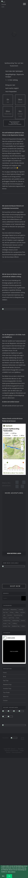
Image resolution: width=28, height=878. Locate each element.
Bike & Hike (6, 609)
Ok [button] (9, 876)
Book (4, 676)
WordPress (19, 752)
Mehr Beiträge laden (14, 553)
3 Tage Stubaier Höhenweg (8, 500)
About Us (5, 696)
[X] (24, 482)
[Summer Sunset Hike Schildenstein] (21, 713)
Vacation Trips (6, 626)
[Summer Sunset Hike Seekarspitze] (10, 713)
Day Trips (5, 612)
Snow (17, 618)
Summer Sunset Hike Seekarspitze (20, 500)
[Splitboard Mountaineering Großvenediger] (10, 718)
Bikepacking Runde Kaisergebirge (8, 518)
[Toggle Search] (19, 4)
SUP (9, 623)
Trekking (14, 623)
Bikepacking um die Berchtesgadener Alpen (8, 537)
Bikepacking (14, 609)
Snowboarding (6, 620)
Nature (5, 618)
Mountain (9, 615)
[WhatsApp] (17, 486)
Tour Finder (6, 692)
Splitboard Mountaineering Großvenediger (20, 537)
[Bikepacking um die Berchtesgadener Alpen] (4, 718)
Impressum (12, 748)
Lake (4, 615)
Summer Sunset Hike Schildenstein (20, 518)
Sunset (4, 623)
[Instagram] (5, 742)
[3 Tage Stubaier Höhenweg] (4, 713)
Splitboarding (15, 620)
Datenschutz (20, 748)
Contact (5, 700)
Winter (23, 626)
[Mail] (22, 743)
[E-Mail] (22, 486)
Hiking (16, 612)
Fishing (11, 612)
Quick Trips (11, 618)
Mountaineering (18, 615)
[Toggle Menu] (24, 4)
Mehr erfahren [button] (11, 871)
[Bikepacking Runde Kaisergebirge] (15, 713)
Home (5, 672)
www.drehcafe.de (14, 750)
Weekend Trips (16, 626)
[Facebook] (17, 482)
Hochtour (22, 612)
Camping (21, 609)
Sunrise (23, 620)
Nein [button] (3, 876)
